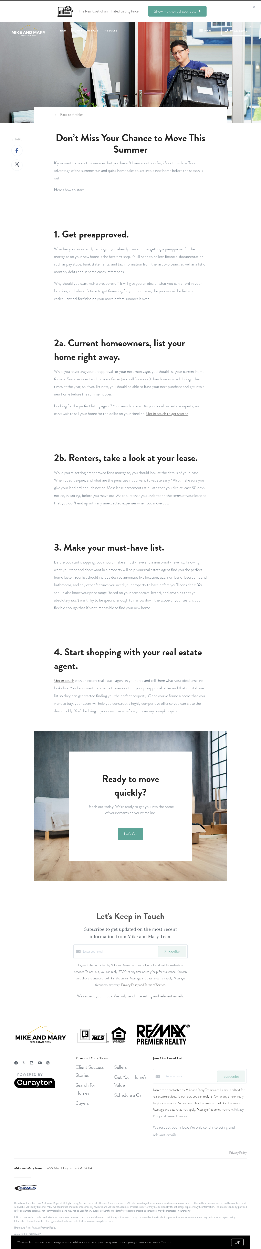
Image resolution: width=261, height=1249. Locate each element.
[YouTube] (40, 1062)
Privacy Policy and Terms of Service (143, 985)
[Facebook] (16, 1062)
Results (111, 30)
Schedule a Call (129, 1095)
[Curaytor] (34, 1087)
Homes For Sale (85, 30)
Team (62, 30)
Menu (207, 30)
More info (166, 1242)
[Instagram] (48, 1062)
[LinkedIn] (31, 1062)
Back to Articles (71, 114)
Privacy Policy (238, 1152)
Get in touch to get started (167, 413)
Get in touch (64, 680)
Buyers (82, 1103)
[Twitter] (23, 1062)
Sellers (120, 1067)
